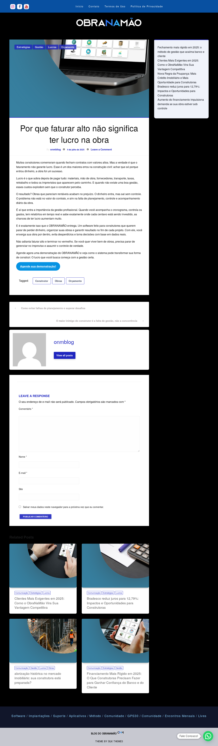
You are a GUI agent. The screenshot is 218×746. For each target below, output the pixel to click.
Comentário (26, 408)
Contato (94, 6)
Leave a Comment (101, 149)
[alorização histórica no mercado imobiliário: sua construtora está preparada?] (43, 641)
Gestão (39, 47)
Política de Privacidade (147, 6)
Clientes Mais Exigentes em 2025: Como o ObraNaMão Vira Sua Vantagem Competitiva (39, 603)
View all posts (64, 355)
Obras (58, 281)
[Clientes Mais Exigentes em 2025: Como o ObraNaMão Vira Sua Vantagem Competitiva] (43, 566)
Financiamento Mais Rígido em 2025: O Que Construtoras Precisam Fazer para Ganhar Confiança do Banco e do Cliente (115, 680)
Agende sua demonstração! (38, 266)
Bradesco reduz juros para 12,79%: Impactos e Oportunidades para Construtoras (113, 603)
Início (79, 6)
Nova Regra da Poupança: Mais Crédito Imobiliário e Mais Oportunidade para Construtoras (177, 78)
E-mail (23, 473)
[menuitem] (79, 6)
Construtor (41, 281)
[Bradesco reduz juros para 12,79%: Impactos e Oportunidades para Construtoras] (115, 566)
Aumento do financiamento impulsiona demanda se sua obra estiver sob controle (181, 104)
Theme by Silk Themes (109, 741)
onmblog (55, 149)
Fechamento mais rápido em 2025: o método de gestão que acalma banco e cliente (181, 51)
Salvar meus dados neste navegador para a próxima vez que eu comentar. (63, 507)
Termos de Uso (115, 6)
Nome (23, 456)
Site (21, 489)
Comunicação (21, 592)
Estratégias (23, 47)
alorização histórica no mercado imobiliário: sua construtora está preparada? (37, 678)
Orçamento (67, 47)
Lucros (52, 47)
